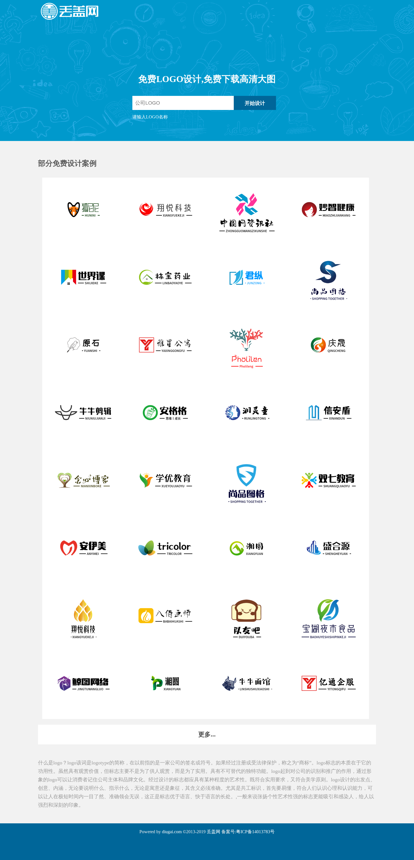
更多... (207, 734)
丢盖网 (213, 831)
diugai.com (172, 831)
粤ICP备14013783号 (255, 831)
